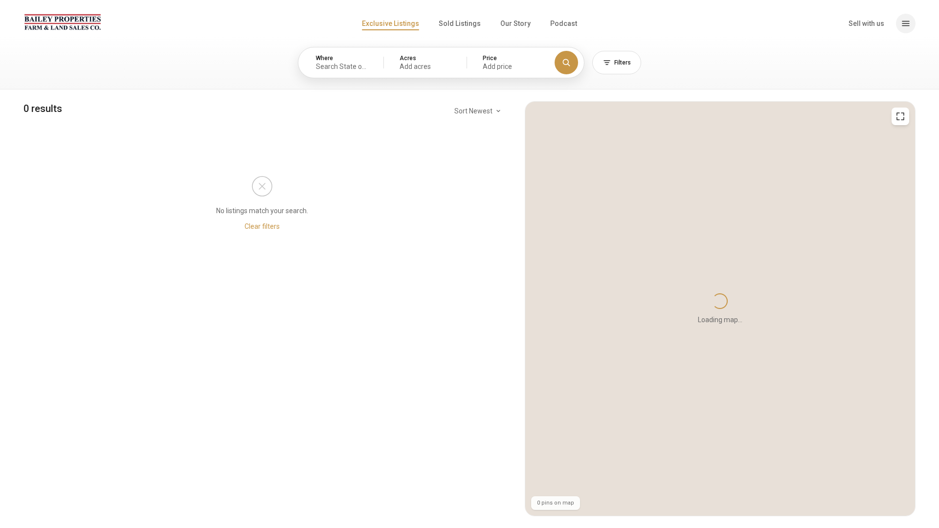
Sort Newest (473, 111)
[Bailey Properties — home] (62, 22)
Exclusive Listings (390, 23)
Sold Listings (460, 23)
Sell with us (866, 23)
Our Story (515, 23)
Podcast (563, 23)
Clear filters (262, 226)
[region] (720, 309)
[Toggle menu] (906, 23)
